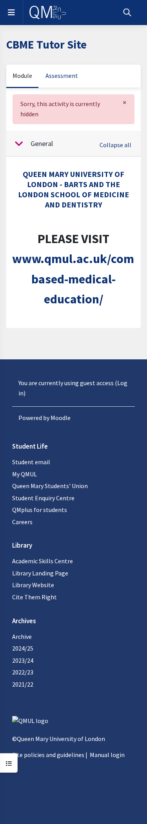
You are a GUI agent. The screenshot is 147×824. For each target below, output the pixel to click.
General (42, 143)
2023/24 (22, 660)
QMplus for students (39, 510)
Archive (22, 636)
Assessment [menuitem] (61, 75)
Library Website (33, 585)
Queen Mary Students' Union (50, 486)
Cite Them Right (34, 597)
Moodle (61, 418)
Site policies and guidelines (48, 755)
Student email (31, 462)
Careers (22, 522)
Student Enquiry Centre (43, 498)
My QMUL (24, 474)
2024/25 (22, 648)
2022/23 (22, 672)
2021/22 (22, 684)
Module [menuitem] (22, 75)
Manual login (107, 755)
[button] (127, 12)
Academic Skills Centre (42, 561)
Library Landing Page (40, 573)
